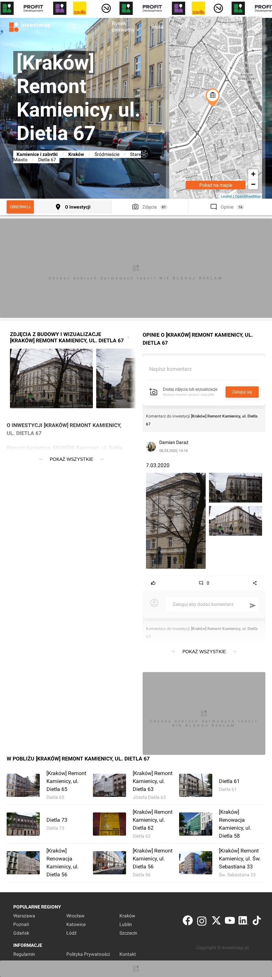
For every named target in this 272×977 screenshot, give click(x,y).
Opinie (227, 207)
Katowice (76, 924)
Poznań (21, 924)
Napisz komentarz (170, 369)
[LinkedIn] (243, 921)
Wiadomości (226, 27)
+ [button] (253, 174)
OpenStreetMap (247, 196)
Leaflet (226, 196)
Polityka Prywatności (88, 954)
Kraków (76, 154)
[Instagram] (202, 921)
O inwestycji (78, 207)
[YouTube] (230, 921)
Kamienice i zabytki (37, 154)
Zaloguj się (242, 392)
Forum (187, 27)
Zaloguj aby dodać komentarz (203, 604)
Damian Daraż (173, 442)
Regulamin (24, 954)
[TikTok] (257, 921)
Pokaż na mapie (215, 185)
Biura (157, 27)
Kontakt (127, 954)
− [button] (253, 184)
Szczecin (128, 933)
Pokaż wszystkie (71, 459)
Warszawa (24, 915)
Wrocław (75, 915)
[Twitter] (216, 921)
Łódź (71, 933)
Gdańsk (21, 933)
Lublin (125, 924)
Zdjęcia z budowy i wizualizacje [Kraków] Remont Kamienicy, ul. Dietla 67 (67, 337)
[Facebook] (188, 921)
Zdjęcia (149, 207)
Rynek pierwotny (123, 26)
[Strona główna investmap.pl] (30, 26)
